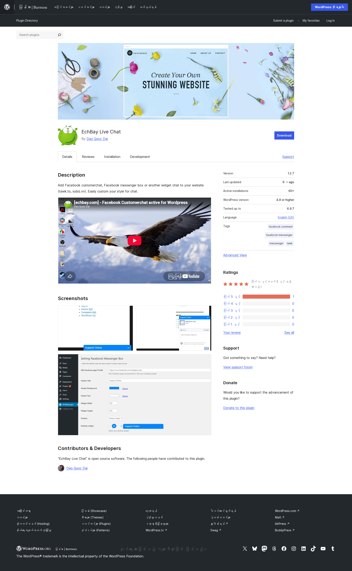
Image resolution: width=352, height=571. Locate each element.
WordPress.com (287, 511)
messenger (277, 243)
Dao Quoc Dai (97, 139)
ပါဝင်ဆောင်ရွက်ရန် (223, 511)
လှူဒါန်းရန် (219, 523)
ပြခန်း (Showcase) (94, 511)
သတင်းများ (22, 517)
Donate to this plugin (238, 408)
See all (289, 332)
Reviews (88, 157)
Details (67, 157)
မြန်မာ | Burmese (66, 549)
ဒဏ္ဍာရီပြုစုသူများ (157, 523)
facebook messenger (279, 235)
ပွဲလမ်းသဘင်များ (220, 517)
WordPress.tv (156, 530)
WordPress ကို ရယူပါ (329, 7)
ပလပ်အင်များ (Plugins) (96, 523)
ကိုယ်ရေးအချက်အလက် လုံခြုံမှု (33, 530)
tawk (290, 243)
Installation (112, 157)
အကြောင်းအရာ (23, 511)
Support (288, 157)
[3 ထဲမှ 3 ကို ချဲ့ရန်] (206, 360)
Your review (232, 332)
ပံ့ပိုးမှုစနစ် (154, 517)
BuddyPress (285, 530)
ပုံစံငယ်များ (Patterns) (95, 530)
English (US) (286, 217)
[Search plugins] (59, 35)
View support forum (238, 367)
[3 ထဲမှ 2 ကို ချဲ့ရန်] (206, 311)
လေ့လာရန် (151, 511)
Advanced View (235, 255)
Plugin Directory (27, 20)
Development (140, 157)
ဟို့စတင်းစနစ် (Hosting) (33, 523)
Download (284, 135)
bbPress (282, 523)
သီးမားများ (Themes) (92, 517)
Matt (280, 517)
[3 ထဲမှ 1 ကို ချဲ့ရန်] (127, 311)
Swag (215, 530)
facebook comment (281, 226)
